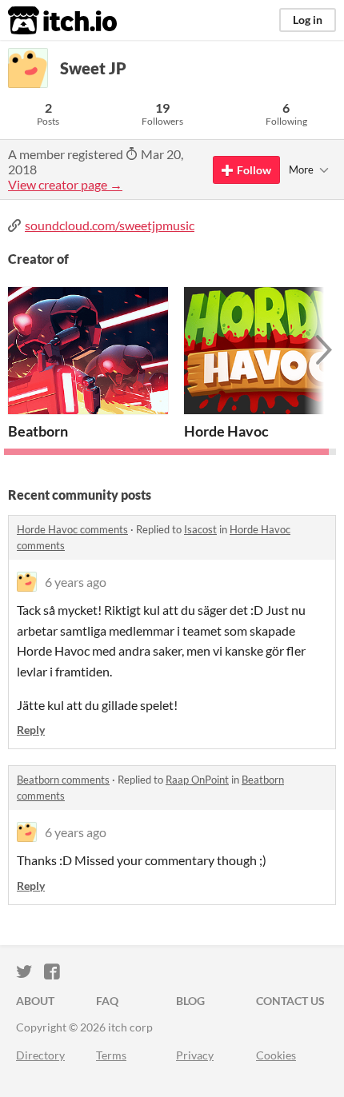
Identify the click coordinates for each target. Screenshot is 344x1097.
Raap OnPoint (197, 779)
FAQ (107, 1000)
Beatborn (38, 431)
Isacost (200, 529)
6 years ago (75, 581)
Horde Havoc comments (72, 529)
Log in (307, 19)
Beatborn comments (63, 779)
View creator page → (65, 184)
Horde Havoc (226, 431)
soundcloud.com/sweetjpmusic (109, 225)
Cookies (276, 1055)
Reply (31, 729)
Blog (190, 1000)
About (35, 1000)
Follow (254, 170)
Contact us (290, 1000)
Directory (40, 1055)
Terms (111, 1055)
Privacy (195, 1055)
